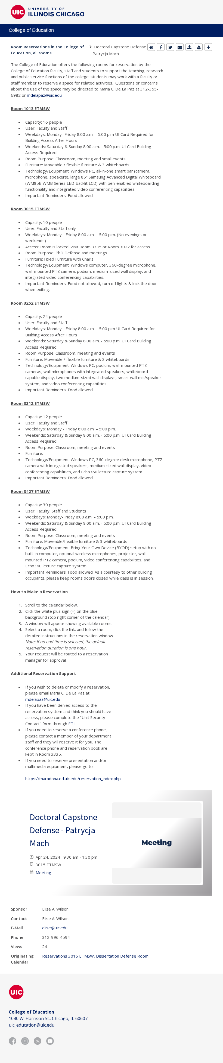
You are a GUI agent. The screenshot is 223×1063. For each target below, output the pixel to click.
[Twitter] (170, 47)
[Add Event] (208, 47)
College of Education (31, 30)
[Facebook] (161, 47)
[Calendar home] (151, 47)
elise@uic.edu (54, 927)
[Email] (180, 47)
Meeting (43, 872)
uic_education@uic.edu (31, 1025)
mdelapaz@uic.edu (44, 95)
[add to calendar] (189, 47)
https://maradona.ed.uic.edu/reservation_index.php (73, 778)
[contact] (199, 47)
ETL (72, 723)
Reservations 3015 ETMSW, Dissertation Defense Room (95, 956)
